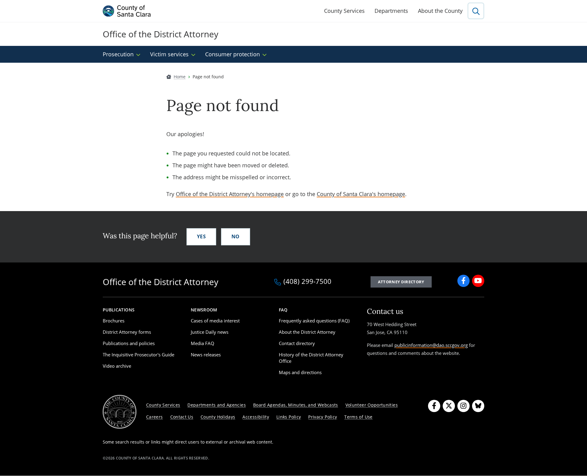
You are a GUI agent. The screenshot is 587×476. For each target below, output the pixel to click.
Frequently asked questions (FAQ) (314, 321)
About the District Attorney (307, 332)
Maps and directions (300, 372)
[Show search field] (475, 10)
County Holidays (218, 417)
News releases (206, 354)
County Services (344, 10)
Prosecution (118, 54)
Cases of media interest (215, 321)
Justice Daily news (209, 332)
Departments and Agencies (216, 405)
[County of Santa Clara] (127, 11)
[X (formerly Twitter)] (449, 406)
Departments (391, 10)
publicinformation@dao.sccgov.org (431, 345)
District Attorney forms (127, 332)
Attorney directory (401, 281)
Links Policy (288, 417)
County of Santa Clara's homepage (361, 194)
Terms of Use (358, 417)
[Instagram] (463, 406)
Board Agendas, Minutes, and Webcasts (295, 405)
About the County (440, 10)
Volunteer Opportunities (371, 405)
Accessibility (255, 417)
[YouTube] (478, 281)
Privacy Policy (322, 417)
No (235, 236)
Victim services (169, 54)
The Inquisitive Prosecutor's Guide (138, 354)
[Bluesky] (478, 406)
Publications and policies (129, 343)
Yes (201, 236)
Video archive (117, 366)
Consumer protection (232, 54)
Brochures (113, 321)
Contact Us (182, 417)
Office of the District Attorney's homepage (230, 194)
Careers (154, 417)
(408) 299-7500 (307, 281)
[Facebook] (463, 281)
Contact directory (297, 343)
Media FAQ (202, 343)
